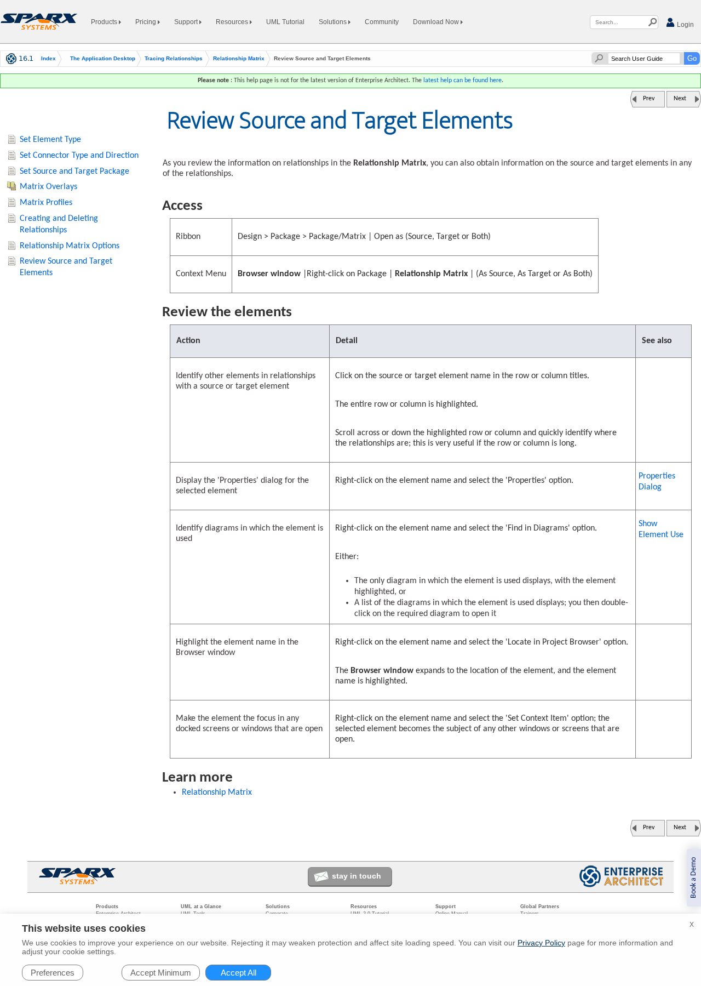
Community (382, 22)
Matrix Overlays (48, 187)
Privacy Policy (541, 942)
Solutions (333, 22)
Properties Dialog (657, 482)
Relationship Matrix (239, 58)
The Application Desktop (102, 58)
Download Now (437, 22)
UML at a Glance (201, 906)
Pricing (146, 22)
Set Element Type (50, 139)
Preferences (52, 972)
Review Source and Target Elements (66, 267)
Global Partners (539, 906)
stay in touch (356, 875)
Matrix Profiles (46, 202)
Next (680, 98)
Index (48, 58)
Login (684, 25)
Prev (648, 98)
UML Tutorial (285, 22)
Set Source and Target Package (74, 171)
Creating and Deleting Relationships (59, 224)
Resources (233, 22)
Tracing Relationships (174, 58)
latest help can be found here (462, 80)
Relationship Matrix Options (69, 246)
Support (186, 22)
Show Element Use (661, 529)
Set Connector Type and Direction (79, 155)
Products (105, 22)
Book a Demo (693, 877)
